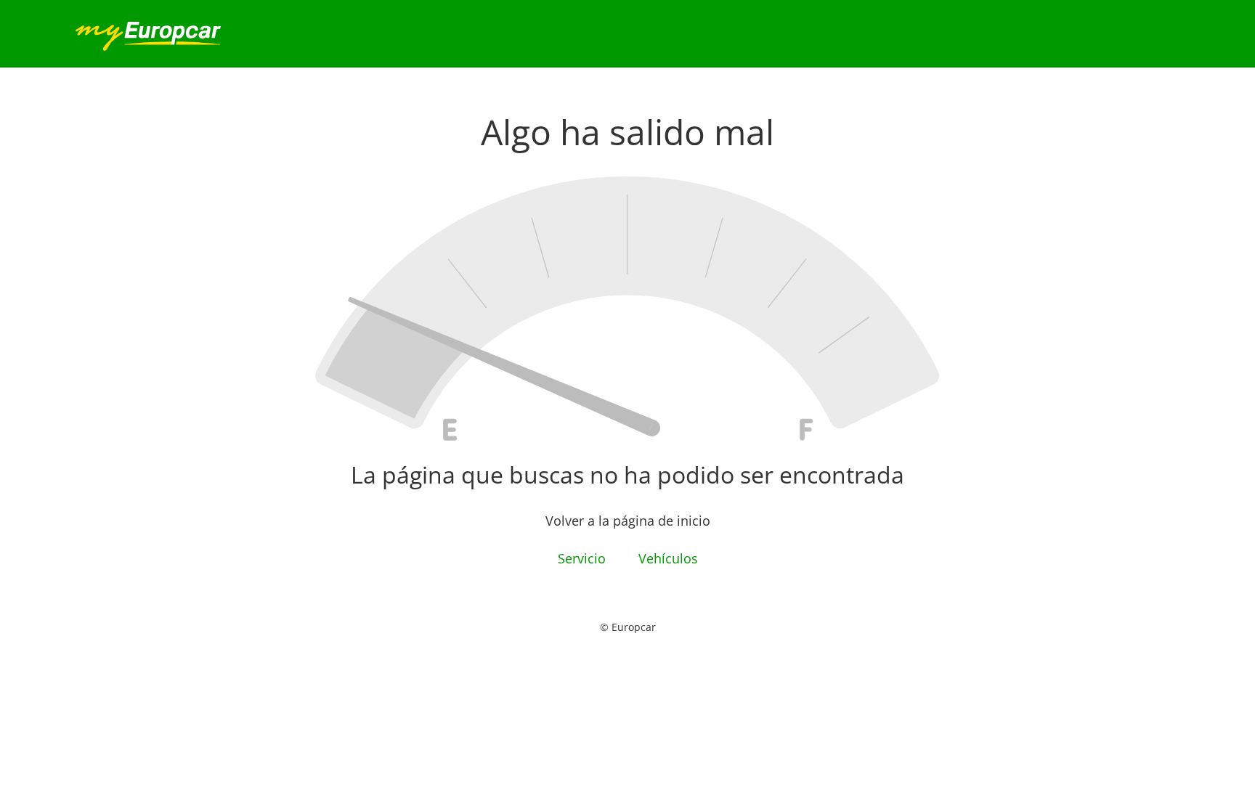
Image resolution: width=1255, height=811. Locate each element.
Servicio (583, 558)
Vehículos (668, 558)
